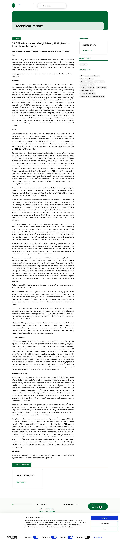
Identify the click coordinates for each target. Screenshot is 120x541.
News (41, 511)
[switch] (54, 537)
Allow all (104, 518)
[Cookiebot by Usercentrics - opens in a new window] (12, 537)
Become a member (95, 506)
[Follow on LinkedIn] (68, 508)
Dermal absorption (86, 82)
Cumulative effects (86, 79)
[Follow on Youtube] (72, 508)
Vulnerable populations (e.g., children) (92, 96)
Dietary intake (99, 82)
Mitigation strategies (87, 90)
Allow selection (104, 523)
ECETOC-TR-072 (89, 45)
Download (86, 50)
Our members (50, 511)
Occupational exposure (88, 93)
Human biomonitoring (87, 87)
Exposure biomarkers (87, 85)
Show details (97, 537)
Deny (104, 529)
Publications (49, 509)
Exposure (83, 64)
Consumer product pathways (90, 76)
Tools (41, 509)
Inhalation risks (101, 87)
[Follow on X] (64, 508)
